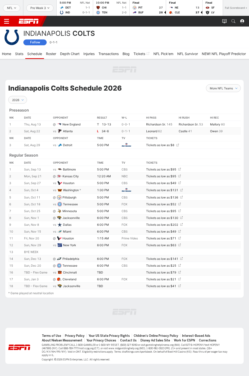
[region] (124, 196)
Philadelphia (70, 259)
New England (71, 124)
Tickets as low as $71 (161, 238)
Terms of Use (51, 336)
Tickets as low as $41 (161, 286)
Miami (67, 231)
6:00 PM (103, 218)
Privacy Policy (75, 336)
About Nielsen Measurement (62, 340)
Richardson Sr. (156, 124)
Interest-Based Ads (196, 336)
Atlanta (68, 131)
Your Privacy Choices (101, 340)
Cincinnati (70, 272)
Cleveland (69, 279)
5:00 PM (103, 145)
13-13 (106, 124)
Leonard (151, 131)
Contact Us (128, 340)
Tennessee (70, 204)
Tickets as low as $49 (161, 183)
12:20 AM (104, 176)
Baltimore (69, 169)
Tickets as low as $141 (162, 259)
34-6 (105, 131)
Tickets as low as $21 (161, 279)
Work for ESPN (184, 340)
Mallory (215, 124)
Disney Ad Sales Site (155, 340)
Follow (35, 42)
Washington (71, 190)
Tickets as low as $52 (161, 204)
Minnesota (69, 211)
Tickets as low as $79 (161, 272)
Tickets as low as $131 (162, 190)
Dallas (67, 224)
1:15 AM (103, 238)
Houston (68, 183)
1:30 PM (103, 190)
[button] (233, 21)
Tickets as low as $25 (161, 265)
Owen (214, 131)
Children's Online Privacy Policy (156, 336)
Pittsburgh (69, 197)
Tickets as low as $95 (161, 169)
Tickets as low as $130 (162, 218)
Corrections (207, 340)
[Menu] (6, 21)
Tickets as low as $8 (160, 145)
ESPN (29, 21)
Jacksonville (71, 218)
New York (69, 245)
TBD (100, 272)
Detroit (67, 145)
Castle (183, 131)
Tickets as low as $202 (162, 224)
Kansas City (70, 176)
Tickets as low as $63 (161, 245)
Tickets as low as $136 (162, 197)
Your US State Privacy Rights (109, 336)
